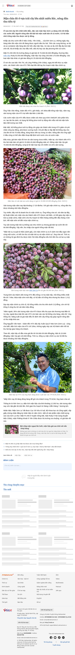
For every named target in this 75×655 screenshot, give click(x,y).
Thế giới (4, 602)
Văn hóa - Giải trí (23, 579)
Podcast (58, 586)
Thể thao (5, 594)
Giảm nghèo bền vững (44, 583)
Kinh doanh (10, 11)
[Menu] (3, 6)
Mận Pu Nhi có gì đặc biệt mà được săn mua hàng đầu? (24, 444)
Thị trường (20, 11)
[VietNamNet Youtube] (55, 638)
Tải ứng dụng (48, 642)
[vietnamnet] (11, 7)
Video (57, 579)
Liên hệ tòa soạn (23, 622)
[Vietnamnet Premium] (8, 576)
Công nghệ (21, 586)
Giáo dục (5, 598)
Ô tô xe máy (21, 590)
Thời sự (4, 583)
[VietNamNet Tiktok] (59, 638)
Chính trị (5, 579)
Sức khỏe (20, 583)
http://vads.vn (49, 622)
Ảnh (57, 575)
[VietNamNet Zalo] (63, 638)
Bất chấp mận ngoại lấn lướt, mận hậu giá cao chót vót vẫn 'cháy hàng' (43, 427)
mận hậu (6, 56)
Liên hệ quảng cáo (46, 610)
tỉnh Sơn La (33, 290)
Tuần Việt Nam (41, 575)
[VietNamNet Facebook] (51, 638)
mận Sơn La (28, 455)
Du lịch (20, 594)
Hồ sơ (38, 602)
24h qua (58, 590)
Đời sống (20, 575)
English (39, 598)
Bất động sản (22, 598)
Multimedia (59, 583)
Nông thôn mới (42, 586)
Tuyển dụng (56, 645)
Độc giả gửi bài (65, 642)
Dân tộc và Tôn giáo (8, 590)
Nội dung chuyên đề (43, 594)
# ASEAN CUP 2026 (24, 6)
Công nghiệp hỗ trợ (43, 579)
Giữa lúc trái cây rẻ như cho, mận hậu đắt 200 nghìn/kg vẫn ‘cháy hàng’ (29, 450)
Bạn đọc (20, 602)
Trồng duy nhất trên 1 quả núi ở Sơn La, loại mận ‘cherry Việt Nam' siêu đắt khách (33, 447)
